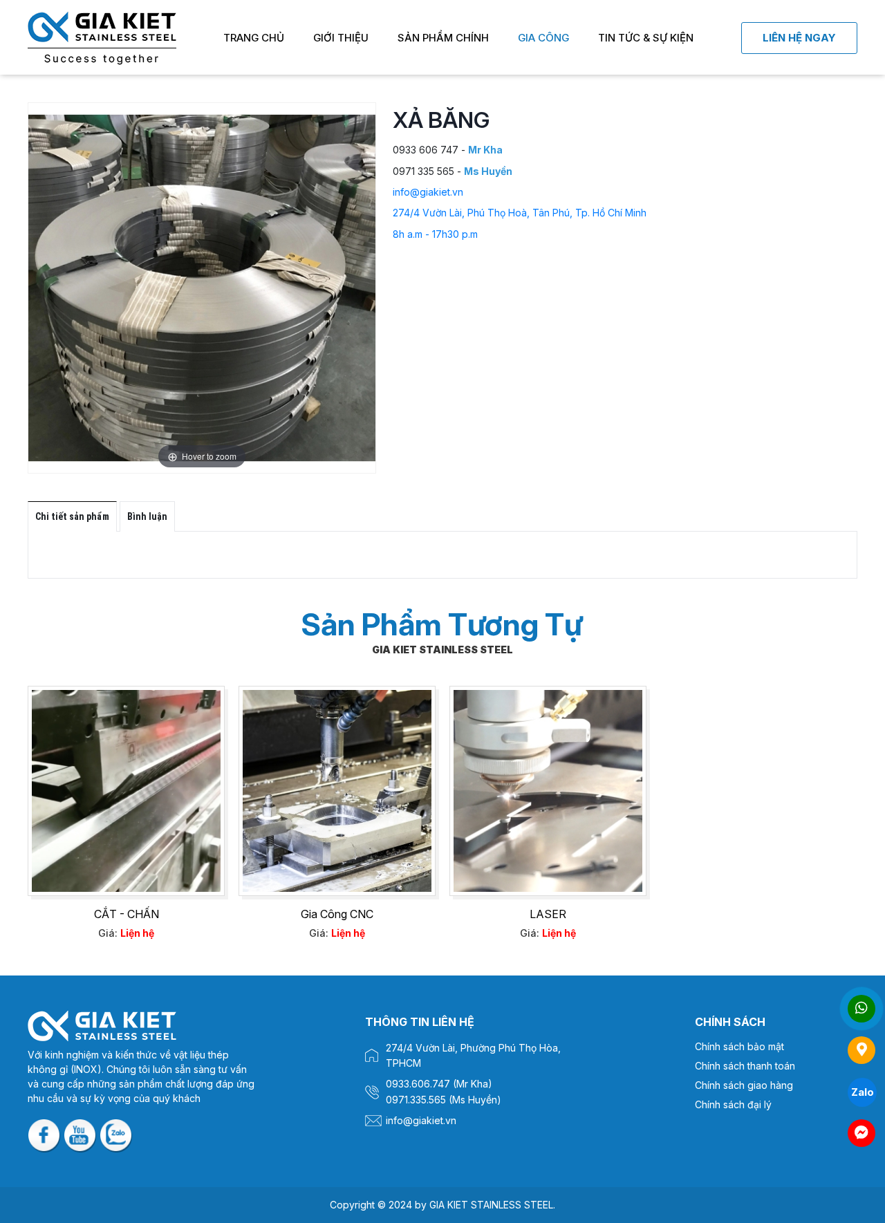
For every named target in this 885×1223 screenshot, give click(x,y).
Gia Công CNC (337, 914)
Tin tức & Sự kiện (645, 37)
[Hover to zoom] (201, 287)
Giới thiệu (341, 37)
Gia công (543, 37)
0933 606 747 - (448, 150)
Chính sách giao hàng (744, 1085)
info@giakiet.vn (428, 192)
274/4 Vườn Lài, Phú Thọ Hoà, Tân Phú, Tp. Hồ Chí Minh (519, 212)
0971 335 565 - (452, 171)
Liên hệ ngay (799, 37)
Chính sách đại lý (733, 1104)
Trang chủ (253, 37)
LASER (548, 914)
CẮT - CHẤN (126, 914)
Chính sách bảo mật (739, 1046)
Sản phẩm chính (443, 37)
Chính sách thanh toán (745, 1066)
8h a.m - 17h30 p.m (435, 234)
